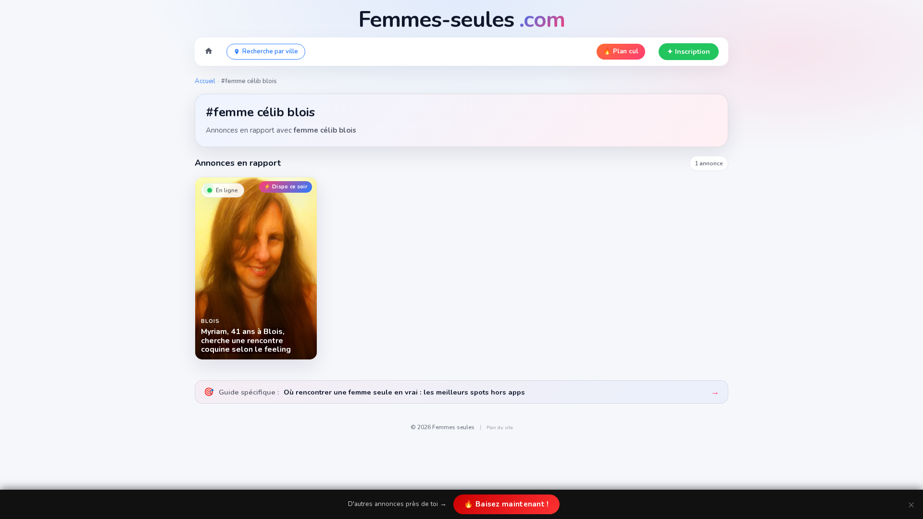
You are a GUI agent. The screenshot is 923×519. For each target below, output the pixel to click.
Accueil (205, 81)
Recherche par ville (270, 51)
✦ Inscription (688, 51)
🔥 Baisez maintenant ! (506, 504)
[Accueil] (208, 52)
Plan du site (499, 427)
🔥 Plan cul (620, 51)
